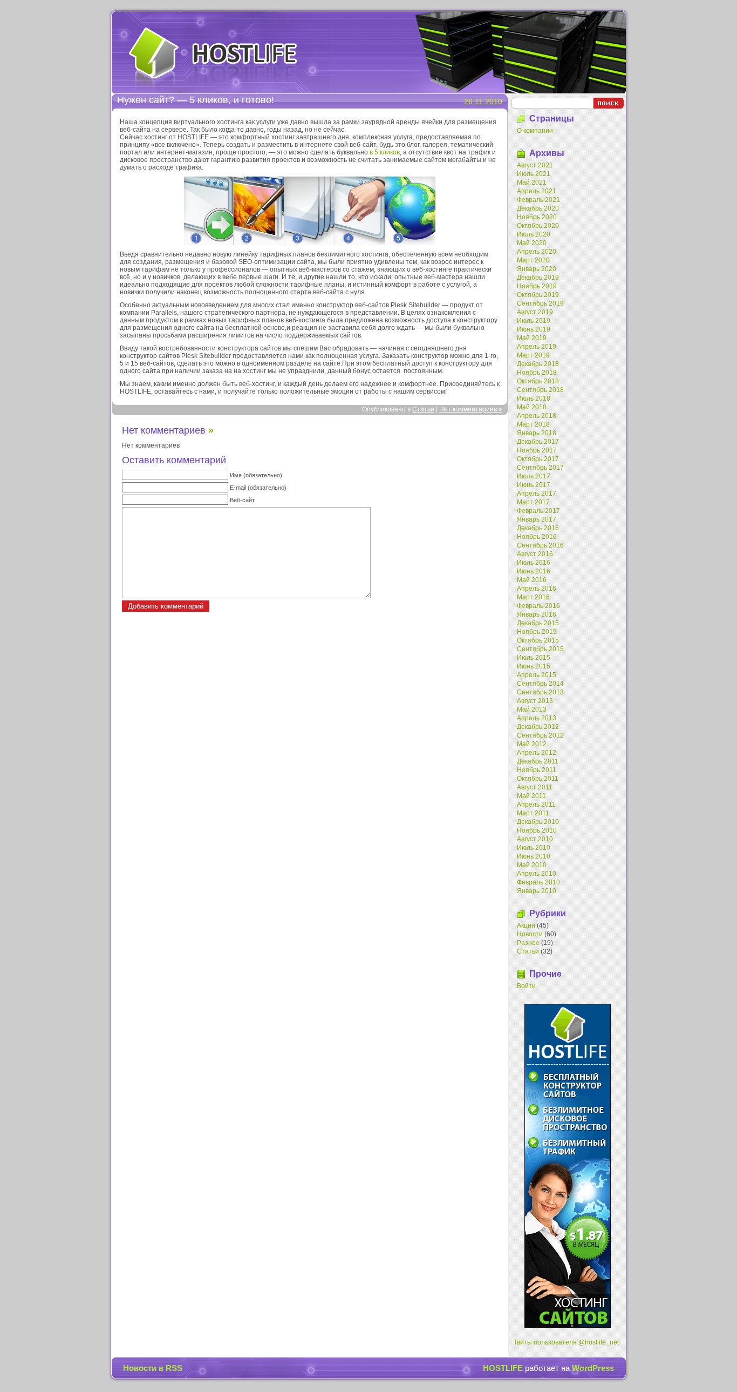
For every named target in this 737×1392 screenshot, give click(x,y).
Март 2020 (533, 260)
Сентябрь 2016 (540, 545)
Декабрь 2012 (538, 727)
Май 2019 (532, 338)
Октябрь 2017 (538, 459)
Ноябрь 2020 (537, 217)
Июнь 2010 (533, 856)
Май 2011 (531, 796)
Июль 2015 (533, 657)
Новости (530, 934)
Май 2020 (532, 243)
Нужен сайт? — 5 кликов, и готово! (195, 99)
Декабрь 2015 (538, 623)
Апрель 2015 (536, 675)
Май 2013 (532, 709)
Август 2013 (535, 701)
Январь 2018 (536, 433)
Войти (526, 986)
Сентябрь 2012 (540, 735)
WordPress (593, 1368)
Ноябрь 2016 (537, 536)
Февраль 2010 (538, 882)
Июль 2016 (533, 562)
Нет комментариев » (470, 409)
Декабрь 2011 (537, 761)
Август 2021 (535, 165)
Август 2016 (535, 554)
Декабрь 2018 (538, 364)
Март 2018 (533, 424)
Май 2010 (532, 865)
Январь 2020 (536, 269)
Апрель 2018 (536, 416)
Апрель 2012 (536, 752)
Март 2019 (533, 355)
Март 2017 (533, 502)
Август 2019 (535, 312)
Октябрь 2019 (538, 295)
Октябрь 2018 (538, 381)
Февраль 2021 (538, 200)
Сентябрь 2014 (540, 683)
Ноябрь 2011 (536, 770)
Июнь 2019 (533, 329)
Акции (526, 925)
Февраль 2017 (538, 511)
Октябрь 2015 (538, 640)
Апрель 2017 (536, 493)
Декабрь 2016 (538, 528)
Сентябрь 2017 (540, 467)
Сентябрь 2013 (540, 692)
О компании (535, 130)
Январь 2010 (536, 891)
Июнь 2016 (533, 571)
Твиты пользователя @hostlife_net (566, 1342)
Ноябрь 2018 (537, 372)
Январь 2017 (536, 519)
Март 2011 (533, 813)
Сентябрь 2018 (540, 390)
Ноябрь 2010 (537, 830)
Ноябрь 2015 (537, 632)
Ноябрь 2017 (537, 450)
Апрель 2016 (536, 588)
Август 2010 (535, 839)
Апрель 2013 (536, 718)
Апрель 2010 (536, 873)
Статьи (423, 409)
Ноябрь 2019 (537, 286)
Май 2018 (532, 407)
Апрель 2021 (536, 191)
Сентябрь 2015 (540, 649)
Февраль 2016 (538, 606)
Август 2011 (534, 787)
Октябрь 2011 (537, 778)
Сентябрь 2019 (540, 303)
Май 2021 (532, 182)
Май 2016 (532, 580)
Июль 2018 (533, 398)
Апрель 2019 (536, 346)
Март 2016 (533, 597)
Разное (528, 943)
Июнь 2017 (533, 485)
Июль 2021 (533, 174)
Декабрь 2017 (538, 441)
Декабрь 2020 (538, 208)
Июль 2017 (533, 476)
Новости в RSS (152, 1368)
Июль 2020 (533, 234)
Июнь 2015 (533, 666)
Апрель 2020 (536, 251)
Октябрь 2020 (538, 225)
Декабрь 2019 (538, 277)
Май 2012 (532, 744)
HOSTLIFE (213, 56)
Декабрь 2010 (538, 822)
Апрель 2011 (536, 804)
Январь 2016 (536, 614)
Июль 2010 (533, 848)
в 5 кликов (385, 152)
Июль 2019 (533, 321)
